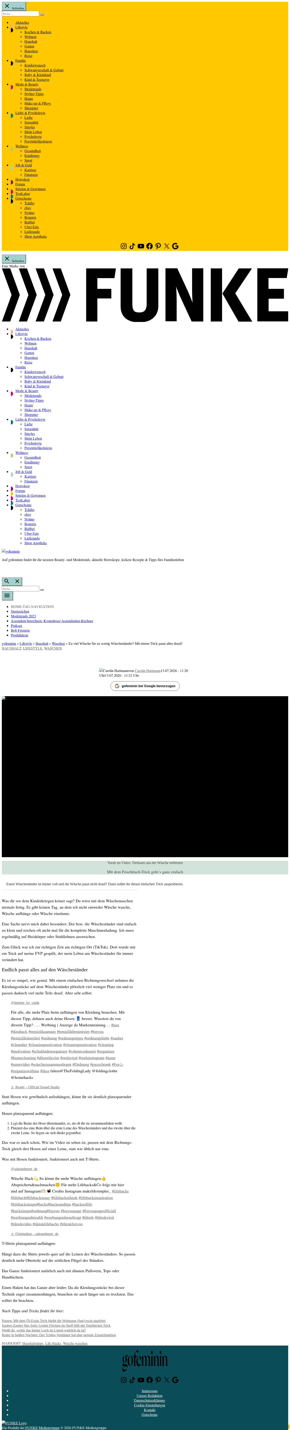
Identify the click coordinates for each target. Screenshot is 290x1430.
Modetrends (32, 88)
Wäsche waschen (75, 1343)
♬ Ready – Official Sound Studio (35, 1087)
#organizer (105, 1051)
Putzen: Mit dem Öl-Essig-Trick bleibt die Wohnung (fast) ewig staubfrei (54, 1321)
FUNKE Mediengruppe (42, 1427)
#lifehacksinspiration (96, 1197)
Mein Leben (33, 131)
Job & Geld (23, 165)
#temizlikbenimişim (73, 1031)
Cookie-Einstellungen (149, 1405)
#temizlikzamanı (42, 1031)
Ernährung (32, 155)
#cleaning (106, 1044)
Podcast (16, 625)
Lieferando (32, 231)
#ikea (44, 1071)
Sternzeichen (20, 611)
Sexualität (31, 122)
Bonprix (30, 217)
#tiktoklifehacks (46, 1224)
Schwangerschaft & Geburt (43, 69)
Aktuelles (22, 22)
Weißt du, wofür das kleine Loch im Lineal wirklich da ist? (44, 1330)
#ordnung (49, 1038)
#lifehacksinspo (23, 1204)
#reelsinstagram (91, 1058)
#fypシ (117, 1064)
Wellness (21, 146)
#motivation (21, 1051)
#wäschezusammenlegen (51, 1064)
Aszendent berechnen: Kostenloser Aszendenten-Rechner (52, 620)
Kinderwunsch (35, 65)
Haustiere (31, 50)
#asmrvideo (20, 1064)
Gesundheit (32, 150)
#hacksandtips (59, 1204)
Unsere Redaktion (149, 1395)
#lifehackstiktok (64, 1197)
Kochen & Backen (37, 31)
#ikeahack (19, 1031)
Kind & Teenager (36, 79)
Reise (28, 55)
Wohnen (30, 36)
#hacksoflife (82, 1204)
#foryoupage (71, 1211)
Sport (28, 160)
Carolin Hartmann (148, 670)
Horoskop (22, 179)
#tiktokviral (104, 1217)
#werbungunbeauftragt (62, 1217)
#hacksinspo (21, 1211)
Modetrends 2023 (23, 616)
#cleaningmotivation (45, 1044)
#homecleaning (23, 1058)
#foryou (97, 1031)
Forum (20, 184)
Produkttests (19, 635)
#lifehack (18, 1197)
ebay (27, 207)
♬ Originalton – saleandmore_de (34, 1234)
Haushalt (30, 41)
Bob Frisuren (20, 630)
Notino (29, 212)
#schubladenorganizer (50, 1051)
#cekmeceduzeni (82, 1051)
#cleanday (19, 1044)
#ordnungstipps (70, 1038)
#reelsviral (68, 1058)
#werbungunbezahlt (27, 1217)
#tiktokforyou (71, 1224)
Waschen (58, 643)
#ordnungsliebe (96, 1038)
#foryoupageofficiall (99, 1211)
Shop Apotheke (35, 236)
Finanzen (31, 174)
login (4, 569)
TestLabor (22, 193)
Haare (28, 98)
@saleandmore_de (24, 1169)
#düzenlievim (48, 1058)
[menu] (7, 595)
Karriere (30, 169)
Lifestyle (21, 27)
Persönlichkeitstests (38, 141)
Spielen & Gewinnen (30, 188)
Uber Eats (31, 226)
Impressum (149, 1390)
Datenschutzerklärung (149, 1400)
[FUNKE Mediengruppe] (14, 1422)
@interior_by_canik (25, 1003)
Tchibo (29, 203)
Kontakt (149, 1409)
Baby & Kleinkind (37, 74)
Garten (29, 46)
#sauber (117, 1038)
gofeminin (9, 643)
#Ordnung (80, 1064)
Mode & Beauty (27, 84)
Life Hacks (53, 1343)
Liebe (28, 117)
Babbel (29, 222)
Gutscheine (23, 198)
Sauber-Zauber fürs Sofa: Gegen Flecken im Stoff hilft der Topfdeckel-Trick (56, 1325)
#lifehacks (120, 1191)
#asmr (111, 1058)
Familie (20, 60)
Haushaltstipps (32, 1343)
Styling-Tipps (34, 93)
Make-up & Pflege (37, 103)
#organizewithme (25, 1071)
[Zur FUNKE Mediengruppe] (145, 320)
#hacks (42, 1204)
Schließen (17, 8)
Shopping (31, 108)
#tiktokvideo (21, 1224)
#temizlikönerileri (25, 1038)
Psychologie (33, 136)
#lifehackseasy (38, 1197)
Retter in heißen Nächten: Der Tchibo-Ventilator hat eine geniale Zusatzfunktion (59, 1335)
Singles (29, 127)
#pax (115, 1025)
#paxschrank (100, 1064)
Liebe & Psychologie (30, 112)
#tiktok (88, 1217)
